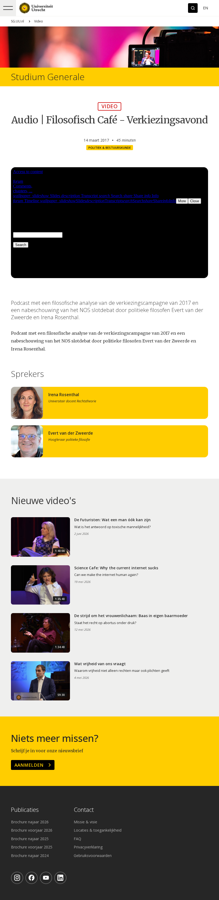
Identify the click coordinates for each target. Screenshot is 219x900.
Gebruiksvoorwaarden (93, 855)
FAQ (77, 838)
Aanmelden (29, 765)
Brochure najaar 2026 (30, 821)
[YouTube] (46, 878)
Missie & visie (85, 821)
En (205, 7)
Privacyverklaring (88, 847)
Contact (84, 809)
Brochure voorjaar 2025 (31, 847)
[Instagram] (17, 878)
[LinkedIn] (60, 878)
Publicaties (25, 809)
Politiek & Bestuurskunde (109, 148)
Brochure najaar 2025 (30, 838)
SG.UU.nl (17, 21)
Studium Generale (48, 76)
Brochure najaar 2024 (30, 855)
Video (38, 21)
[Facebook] (31, 878)
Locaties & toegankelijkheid (98, 830)
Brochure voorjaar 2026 (31, 830)
